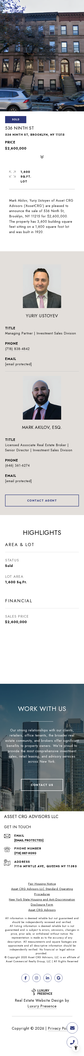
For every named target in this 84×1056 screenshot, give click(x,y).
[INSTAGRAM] (36, 978)
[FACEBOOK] (25, 978)
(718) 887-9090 (25, 853)
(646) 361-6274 (17, 465)
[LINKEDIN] (47, 978)
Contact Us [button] (42, 785)
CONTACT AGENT (42, 500)
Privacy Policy (60, 1028)
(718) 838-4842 (17, 348)
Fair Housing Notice (42, 884)
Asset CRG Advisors (42, 910)
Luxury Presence (42, 1006)
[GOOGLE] (58, 978)
